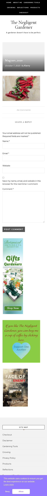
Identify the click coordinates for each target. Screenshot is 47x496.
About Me (17, 2)
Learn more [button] (9, 485)
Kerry (27, 65)
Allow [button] (21, 491)
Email (6, 153)
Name (6, 141)
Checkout (23, 13)
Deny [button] (7, 491)
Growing (11, 7)
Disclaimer (7, 440)
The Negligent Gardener (24, 24)
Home (8, 2)
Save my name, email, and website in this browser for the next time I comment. (22, 182)
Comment (8, 189)
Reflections (23, 7)
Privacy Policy (9, 458)
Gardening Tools (32, 2)
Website (6, 165)
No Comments (23, 110)
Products (35, 7)
